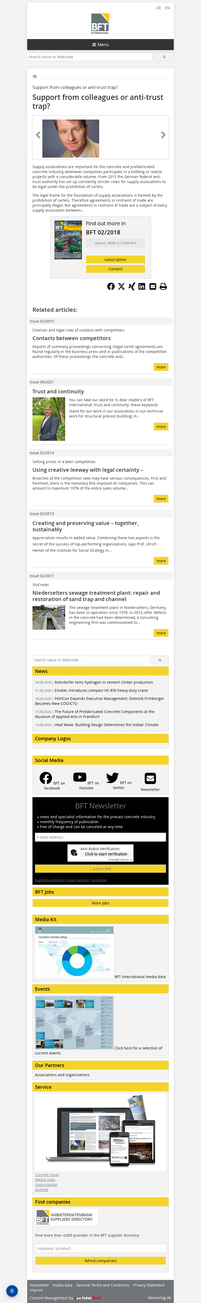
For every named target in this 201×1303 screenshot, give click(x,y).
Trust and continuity (58, 391)
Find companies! (102, 1260)
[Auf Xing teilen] (132, 288)
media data (62, 1285)
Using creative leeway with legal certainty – (87, 469)
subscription (115, 259)
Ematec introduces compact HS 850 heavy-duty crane (91, 690)
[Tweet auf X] (121, 288)
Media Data (45, 1179)
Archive (41, 1189)
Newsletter (39, 1285)
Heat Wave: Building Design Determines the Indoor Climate (96, 724)
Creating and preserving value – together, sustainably (85, 526)
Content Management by (52, 1297)
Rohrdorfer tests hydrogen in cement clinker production (94, 682)
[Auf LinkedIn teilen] (142, 288)
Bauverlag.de (159, 1297)
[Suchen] (164, 57)
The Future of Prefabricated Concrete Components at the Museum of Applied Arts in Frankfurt (94, 714)
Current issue (47, 1174)
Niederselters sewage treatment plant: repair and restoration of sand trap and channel (96, 596)
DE (159, 7)
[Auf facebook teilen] (111, 288)
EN (167, 7)
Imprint (36, 1290)
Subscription (46, 1184)
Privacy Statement (149, 1285)
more (161, 366)
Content (115, 268)
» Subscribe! (100, 868)
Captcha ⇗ (120, 859)
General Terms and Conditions (103, 1285)
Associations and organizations (62, 1074)
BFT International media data (140, 976)
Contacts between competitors (71, 338)
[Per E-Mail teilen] (153, 286)
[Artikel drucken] (163, 286)
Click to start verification (106, 853)
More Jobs (100, 902)
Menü (103, 44)
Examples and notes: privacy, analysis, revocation (71, 880)
